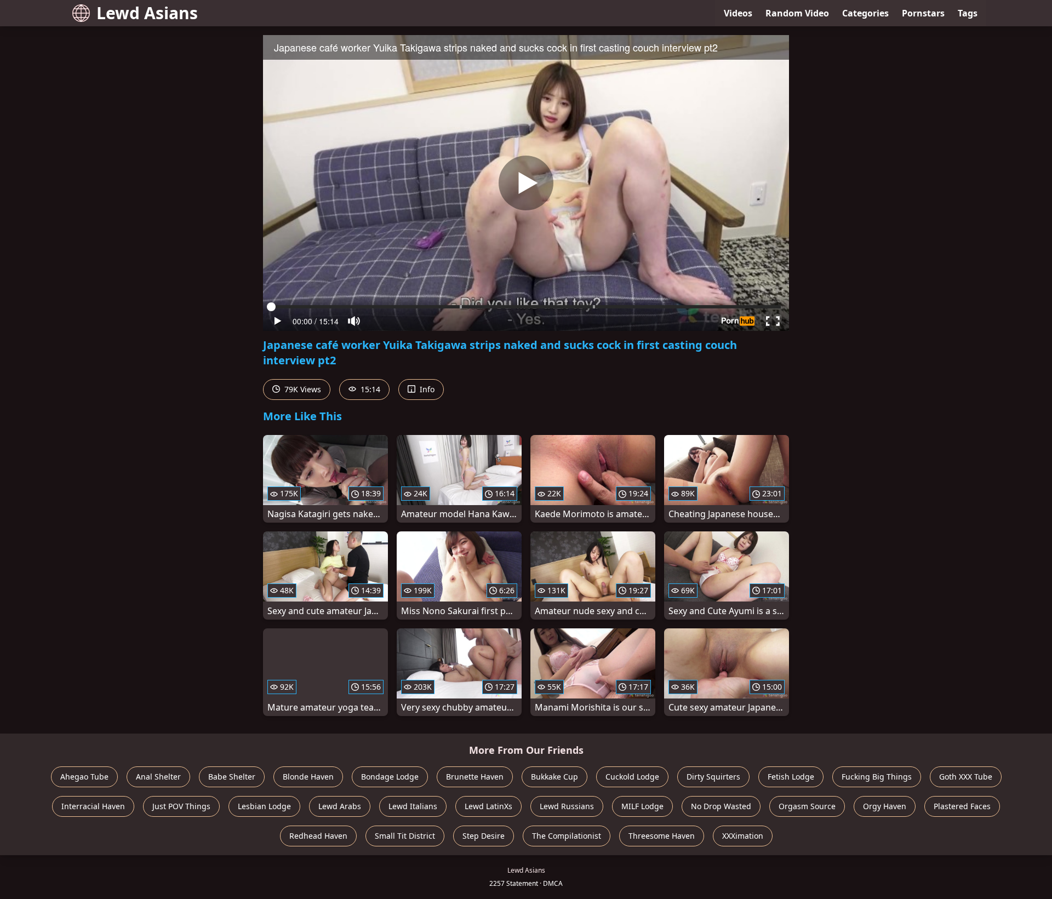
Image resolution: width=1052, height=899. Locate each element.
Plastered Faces (962, 806)
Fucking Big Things (877, 776)
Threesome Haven (661, 836)
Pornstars (923, 13)
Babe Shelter (231, 776)
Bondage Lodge (390, 776)
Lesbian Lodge (264, 806)
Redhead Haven (318, 836)
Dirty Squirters (713, 776)
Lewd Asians (147, 13)
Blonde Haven (308, 776)
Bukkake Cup (554, 776)
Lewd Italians (412, 806)
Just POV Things (181, 806)
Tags (967, 13)
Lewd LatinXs (488, 806)
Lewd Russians (567, 806)
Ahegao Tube (84, 776)
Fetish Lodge (791, 776)
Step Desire (483, 836)
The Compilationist (566, 836)
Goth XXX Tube (965, 776)
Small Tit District (405, 836)
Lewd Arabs (339, 806)
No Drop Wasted (721, 806)
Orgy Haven (884, 806)
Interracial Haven (93, 806)
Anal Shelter (158, 776)
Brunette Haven (475, 776)
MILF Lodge (642, 806)
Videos (738, 13)
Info (426, 389)
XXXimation (742, 836)
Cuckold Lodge (632, 776)
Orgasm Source (807, 806)
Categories (865, 13)
